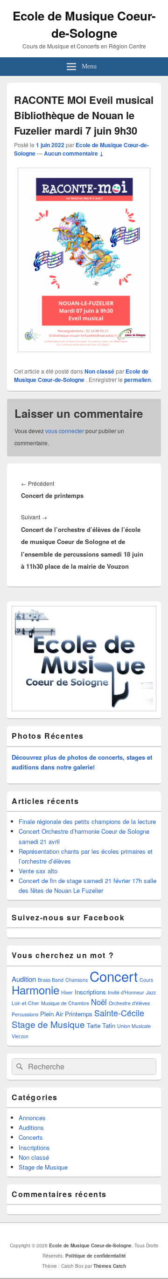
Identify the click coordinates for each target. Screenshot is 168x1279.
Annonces (32, 1117)
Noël (99, 1001)
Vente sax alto (38, 870)
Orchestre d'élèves (129, 1003)
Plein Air (51, 1013)
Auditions (31, 1127)
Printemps (78, 1013)
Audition (24, 978)
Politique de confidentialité (95, 1255)
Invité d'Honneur (126, 992)
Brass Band (50, 979)
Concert (114, 976)
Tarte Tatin (101, 1025)
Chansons (76, 979)
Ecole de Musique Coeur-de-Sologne (84, 24)
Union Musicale (134, 1025)
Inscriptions (90, 991)
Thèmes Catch (109, 1266)
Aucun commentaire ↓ (74, 153)
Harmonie (35, 989)
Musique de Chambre (65, 1003)
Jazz (151, 992)
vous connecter (64, 431)
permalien (137, 379)
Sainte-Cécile (119, 1013)
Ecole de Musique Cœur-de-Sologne (81, 375)
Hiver (67, 992)
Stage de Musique (48, 1024)
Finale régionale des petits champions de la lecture (87, 821)
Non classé (99, 371)
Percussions (25, 1014)
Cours (146, 979)
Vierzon (20, 1036)
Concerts (31, 1137)
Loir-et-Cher (25, 1003)
